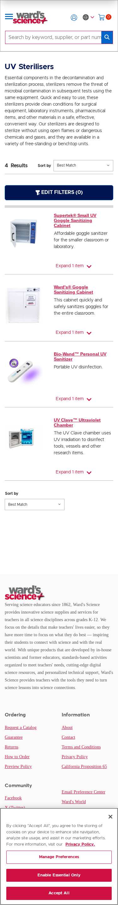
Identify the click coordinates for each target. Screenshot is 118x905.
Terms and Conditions (81, 747)
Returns (11, 747)
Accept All (58, 893)
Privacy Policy (75, 756)
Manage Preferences (59, 857)
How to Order (17, 756)
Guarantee (14, 737)
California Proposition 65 (84, 766)
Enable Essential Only (59, 875)
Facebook (13, 798)
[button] (74, 17)
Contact (68, 737)
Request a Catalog (21, 727)
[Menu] (9, 18)
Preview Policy (18, 766)
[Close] (110, 817)
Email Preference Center (83, 792)
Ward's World (74, 801)
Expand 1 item (70, 266)
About (67, 727)
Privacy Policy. (80, 844)
